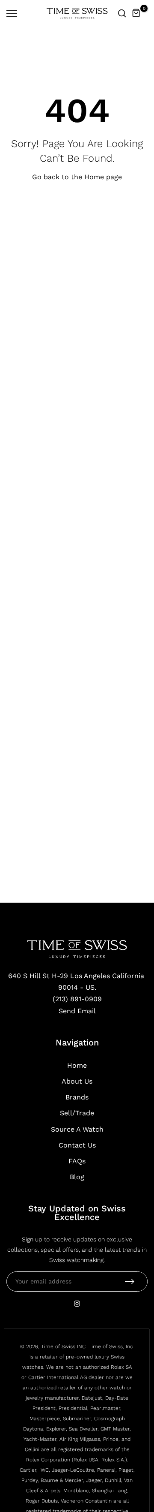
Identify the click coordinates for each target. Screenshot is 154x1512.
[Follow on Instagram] (77, 1303)
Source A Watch (77, 1129)
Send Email (77, 1011)
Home (77, 1065)
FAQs (77, 1161)
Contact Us (77, 1145)
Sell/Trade (77, 1113)
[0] (136, 13)
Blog (77, 1177)
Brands (77, 1097)
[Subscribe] (129, 1281)
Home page (103, 177)
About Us (77, 1081)
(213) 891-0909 (77, 999)
